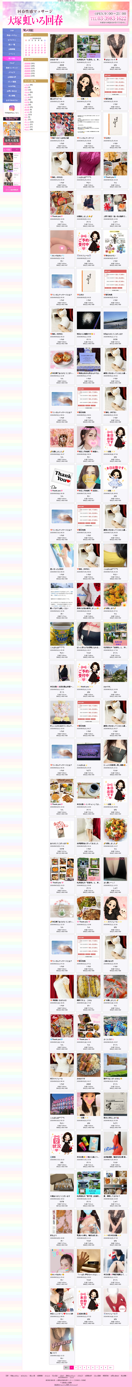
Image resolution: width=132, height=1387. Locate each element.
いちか (26, 85)
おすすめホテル (12, 100)
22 (45, 50)
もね (26, 105)
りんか (26, 92)
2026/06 (27, 68)
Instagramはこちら (12, 113)
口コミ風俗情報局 (12, 190)
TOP (12, 30)
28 (42, 52)
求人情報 (12, 96)
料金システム (12, 35)
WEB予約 (11, 86)
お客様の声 (12, 77)
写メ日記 (12, 58)
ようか (26, 112)
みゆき (26, 109)
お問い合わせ (12, 91)
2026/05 (27, 71)
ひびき (26, 102)
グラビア (12, 72)
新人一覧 (12, 44)
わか (26, 117)
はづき (26, 107)
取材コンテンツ (12, 68)
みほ (26, 87)
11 (32, 47)
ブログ (11, 63)
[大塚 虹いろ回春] (66, 14)
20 (38, 50)
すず (26, 90)
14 (42, 47)
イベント (12, 54)
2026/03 (27, 76)
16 (26, 50)
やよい (26, 129)
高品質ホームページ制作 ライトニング (66, 1385)
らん (26, 114)
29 (45, 52)
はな (26, 100)
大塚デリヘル (12, 187)
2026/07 (27, 66)
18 (32, 50)
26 (35, 52)
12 (35, 47)
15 (45, 47)
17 (29, 50)
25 (32, 52)
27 (38, 52)
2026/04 (27, 73)
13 (38, 47)
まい (26, 119)
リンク (72, 1377)
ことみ (26, 97)
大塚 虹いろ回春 (67, 1382)
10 (29, 47)
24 (29, 52)
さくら (26, 122)
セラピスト (12, 40)
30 (26, 55)
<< (31, 38)
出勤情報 (12, 49)
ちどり (26, 124)
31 (29, 55)
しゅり (26, 127)
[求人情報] (12, 146)
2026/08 (27, 63)
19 (35, 50)
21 (42, 50)
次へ (110, 1367)
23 (26, 52)
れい (26, 95)
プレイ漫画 (12, 82)
